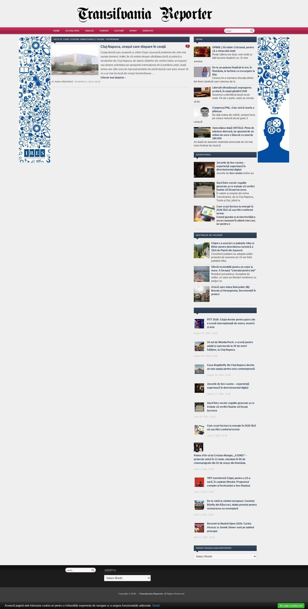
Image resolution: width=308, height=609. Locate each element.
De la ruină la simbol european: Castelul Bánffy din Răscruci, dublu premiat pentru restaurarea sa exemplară (232, 505)
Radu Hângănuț (64, 82)
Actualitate (72, 31)
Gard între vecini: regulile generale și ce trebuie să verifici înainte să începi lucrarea (235, 186)
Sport (133, 31)
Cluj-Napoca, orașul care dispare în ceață (133, 46)
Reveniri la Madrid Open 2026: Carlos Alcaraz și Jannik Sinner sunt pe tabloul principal (230, 527)
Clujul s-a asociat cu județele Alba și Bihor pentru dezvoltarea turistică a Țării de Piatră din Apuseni (232, 247)
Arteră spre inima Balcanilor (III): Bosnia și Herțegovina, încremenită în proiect (233, 291)
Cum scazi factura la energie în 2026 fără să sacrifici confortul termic (234, 210)
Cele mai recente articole (212, 310)
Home (56, 31)
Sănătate (147, 31)
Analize (89, 31)
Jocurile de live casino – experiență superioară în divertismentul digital (231, 166)
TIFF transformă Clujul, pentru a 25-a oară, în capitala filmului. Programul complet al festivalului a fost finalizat (228, 482)
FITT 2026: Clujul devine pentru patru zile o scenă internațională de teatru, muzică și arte (231, 323)
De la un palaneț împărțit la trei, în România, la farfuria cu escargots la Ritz (233, 71)
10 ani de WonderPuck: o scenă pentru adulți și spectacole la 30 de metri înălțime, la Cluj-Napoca (230, 346)
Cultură (119, 31)
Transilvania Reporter (151, 593)
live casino (236, 173)
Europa (104, 31)
